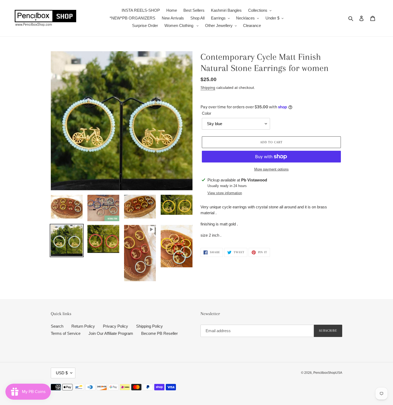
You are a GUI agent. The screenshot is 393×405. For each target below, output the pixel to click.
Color (206, 113)
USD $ (62, 373)
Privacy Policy (115, 326)
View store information (224, 193)
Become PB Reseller (159, 333)
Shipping (208, 87)
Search (57, 326)
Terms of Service (65, 333)
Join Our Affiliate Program (110, 333)
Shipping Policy (149, 326)
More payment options (271, 169)
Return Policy (83, 326)
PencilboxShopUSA (327, 373)
